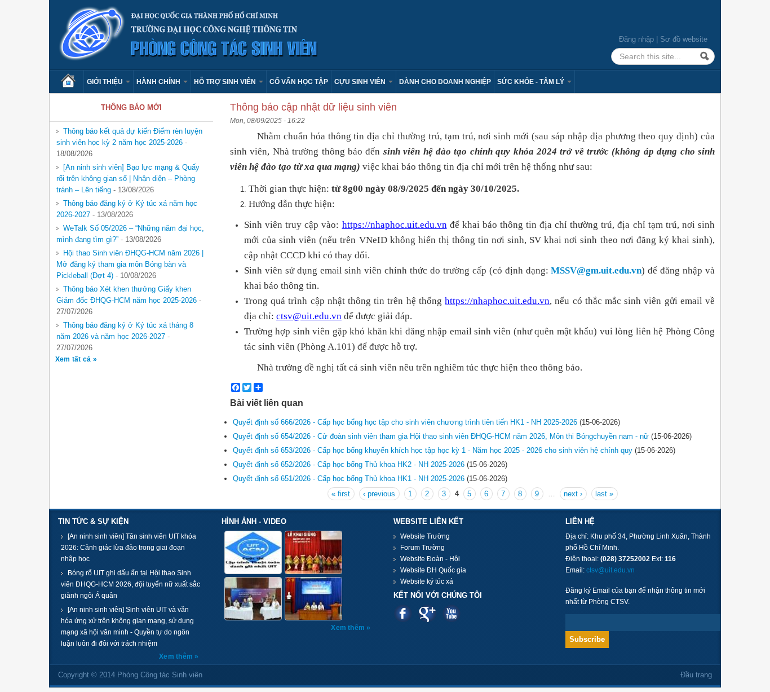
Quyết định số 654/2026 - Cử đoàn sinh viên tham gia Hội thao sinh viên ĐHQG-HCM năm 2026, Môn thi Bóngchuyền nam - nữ (441, 436)
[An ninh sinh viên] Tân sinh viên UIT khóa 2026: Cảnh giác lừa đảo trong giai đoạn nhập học (128, 547)
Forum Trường (422, 548)
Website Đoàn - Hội (430, 559)
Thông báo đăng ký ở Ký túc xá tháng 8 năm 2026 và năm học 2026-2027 (124, 331)
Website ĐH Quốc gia (433, 570)
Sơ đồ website (683, 39)
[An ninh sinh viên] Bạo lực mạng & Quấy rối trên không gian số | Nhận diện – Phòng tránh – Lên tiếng (128, 178)
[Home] (189, 34)
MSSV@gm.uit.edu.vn (596, 270)
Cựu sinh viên (360, 82)
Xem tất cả (74, 359)
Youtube (451, 613)
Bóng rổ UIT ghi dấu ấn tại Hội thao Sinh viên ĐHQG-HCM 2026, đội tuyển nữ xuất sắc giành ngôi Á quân (130, 584)
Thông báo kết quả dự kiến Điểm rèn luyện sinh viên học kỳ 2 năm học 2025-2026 (129, 137)
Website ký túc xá (426, 581)
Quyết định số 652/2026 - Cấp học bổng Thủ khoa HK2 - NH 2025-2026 (348, 464)
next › (573, 494)
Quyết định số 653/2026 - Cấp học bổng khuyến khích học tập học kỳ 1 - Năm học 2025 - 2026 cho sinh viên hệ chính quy (432, 450)
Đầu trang (696, 675)
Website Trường (425, 536)
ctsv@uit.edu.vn (610, 570)
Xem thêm (176, 656)
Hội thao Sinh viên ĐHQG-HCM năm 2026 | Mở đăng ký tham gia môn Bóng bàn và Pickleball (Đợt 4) (129, 264)
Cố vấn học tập (298, 82)
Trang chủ (72, 81)
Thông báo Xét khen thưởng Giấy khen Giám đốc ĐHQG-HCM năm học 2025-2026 (126, 295)
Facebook (402, 613)
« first (340, 494)
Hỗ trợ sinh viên (226, 82)
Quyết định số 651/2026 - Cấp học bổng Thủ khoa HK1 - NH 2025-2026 (348, 478)
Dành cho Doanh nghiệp (445, 82)
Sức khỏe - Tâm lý (531, 82)
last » (604, 494)
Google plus (427, 613)
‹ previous (379, 494)
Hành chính (159, 82)
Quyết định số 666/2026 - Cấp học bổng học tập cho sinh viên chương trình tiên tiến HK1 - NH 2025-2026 (405, 422)
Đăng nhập (636, 39)
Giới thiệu (106, 82)
